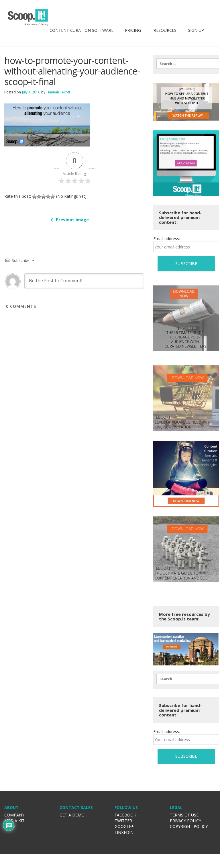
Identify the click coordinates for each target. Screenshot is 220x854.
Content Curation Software (81, 30)
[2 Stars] (39, 196)
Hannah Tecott (58, 92)
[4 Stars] (48, 196)
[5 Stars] (52, 196)
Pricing (133, 30)
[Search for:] (186, 63)
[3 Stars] (43, 196)
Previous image (72, 219)
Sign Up (196, 30)
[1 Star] (34, 196)
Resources (164, 30)
